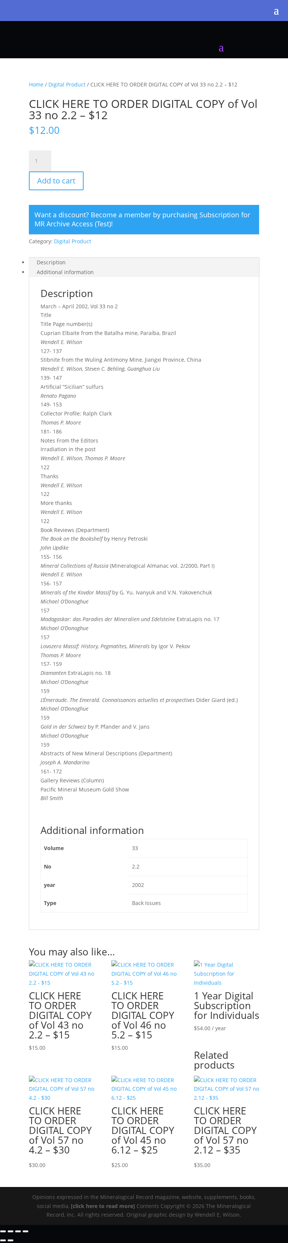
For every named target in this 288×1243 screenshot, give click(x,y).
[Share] (18, 1231)
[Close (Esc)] (25, 1231)
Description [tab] (51, 262)
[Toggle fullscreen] (11, 1231)
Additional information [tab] (65, 272)
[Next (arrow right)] (11, 1240)
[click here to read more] (103, 1206)
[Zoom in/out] (3, 1231)
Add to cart (56, 181)
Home (36, 84)
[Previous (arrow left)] (3, 1240)
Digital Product (67, 84)
